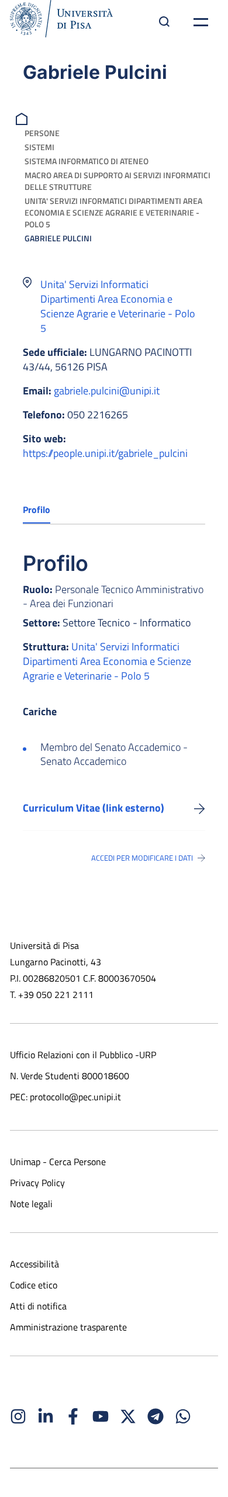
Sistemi (39, 147)
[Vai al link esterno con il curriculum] (199, 808)
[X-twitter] (128, 1416)
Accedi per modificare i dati (142, 858)
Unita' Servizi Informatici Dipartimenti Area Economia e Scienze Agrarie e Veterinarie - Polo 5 (113, 212)
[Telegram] (155, 1416)
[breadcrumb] (23, 118)
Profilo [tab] (36, 510)
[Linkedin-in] (45, 1416)
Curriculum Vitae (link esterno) (93, 808)
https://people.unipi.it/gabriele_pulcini (105, 453)
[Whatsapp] (183, 1416)
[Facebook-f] (73, 1416)
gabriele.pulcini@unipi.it (107, 390)
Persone (42, 133)
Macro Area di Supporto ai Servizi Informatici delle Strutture (117, 181)
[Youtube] (100, 1416)
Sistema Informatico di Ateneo (86, 161)
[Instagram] (18, 1416)
